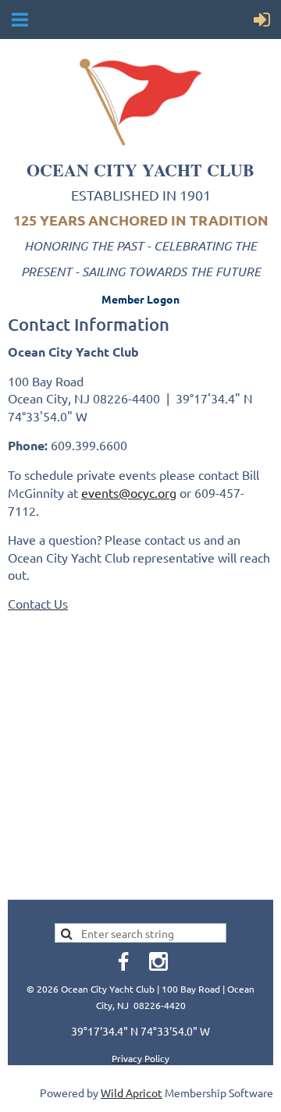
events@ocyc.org (128, 492)
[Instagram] (158, 961)
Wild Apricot (131, 1092)
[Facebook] (123, 961)
